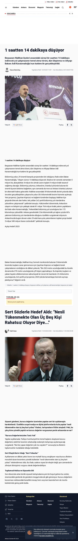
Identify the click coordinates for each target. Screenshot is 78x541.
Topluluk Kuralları (66, 511)
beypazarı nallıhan (35, 285)
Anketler (70, 2)
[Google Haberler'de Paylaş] (17, 125)
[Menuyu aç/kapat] (6, 7)
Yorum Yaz (11, 291)
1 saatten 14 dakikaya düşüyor (21, 285)
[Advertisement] (39, 30)
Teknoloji (49, 7)
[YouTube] (21, 519)
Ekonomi (32, 7)
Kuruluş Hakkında (66, 501)
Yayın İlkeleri (64, 508)
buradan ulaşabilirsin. (46, 536)
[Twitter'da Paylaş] (71, 125)
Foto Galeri (61, 2)
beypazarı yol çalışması (67, 285)
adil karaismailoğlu (54, 285)
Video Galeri (50, 2)
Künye (62, 504)
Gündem (16, 7)
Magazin (40, 7)
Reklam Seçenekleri (66, 515)
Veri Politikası (64, 518)
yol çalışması (45, 285)
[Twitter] (11, 519)
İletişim (62, 522)
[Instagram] (16, 519)
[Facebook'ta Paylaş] (67, 125)
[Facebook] (6, 519)
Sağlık (57, 7)
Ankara (23, 7)
